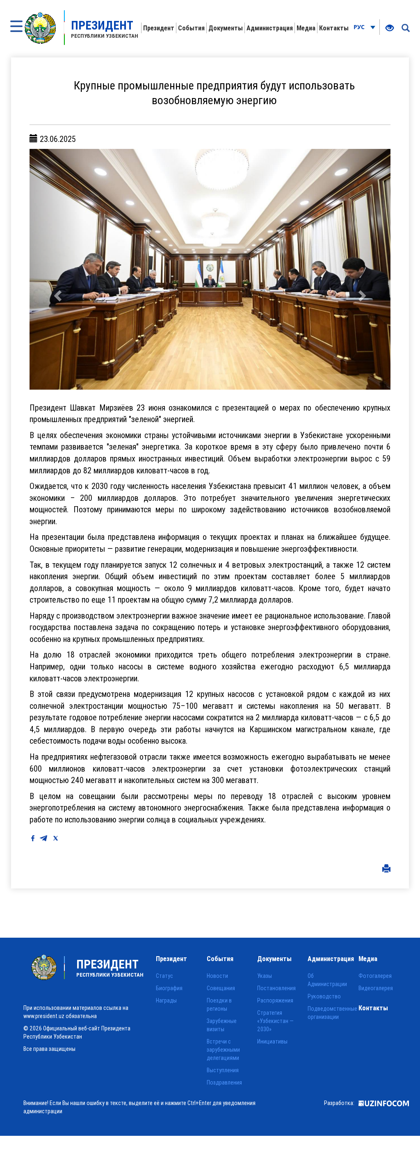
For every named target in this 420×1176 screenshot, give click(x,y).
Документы (225, 28)
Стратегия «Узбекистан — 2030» (275, 1021)
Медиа (306, 28)
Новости (217, 976)
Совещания (221, 988)
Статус (164, 976)
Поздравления (224, 1082)
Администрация (270, 28)
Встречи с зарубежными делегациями (223, 1050)
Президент (158, 28)
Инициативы (272, 1041)
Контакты (334, 28)
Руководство (324, 996)
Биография (169, 988)
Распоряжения (275, 1000)
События (191, 28)
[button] (57, 269)
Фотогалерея (375, 976)
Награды (166, 1000)
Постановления (276, 988)
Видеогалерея (375, 988)
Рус (360, 27)
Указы (264, 976)
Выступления (223, 1070)
